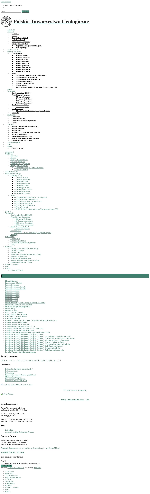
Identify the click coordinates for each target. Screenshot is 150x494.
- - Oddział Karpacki (21, 181)
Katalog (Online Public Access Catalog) (19, 369)
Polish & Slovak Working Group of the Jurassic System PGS (36, 87)
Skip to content (6, 2)
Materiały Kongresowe (13, 377)
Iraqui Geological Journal (14, 312)
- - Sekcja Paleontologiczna (23, 203)
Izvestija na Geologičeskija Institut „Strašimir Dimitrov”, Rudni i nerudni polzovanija (34, 350)
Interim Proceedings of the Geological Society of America (25, 303)
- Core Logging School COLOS (21, 215)
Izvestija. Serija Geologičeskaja (16, 322)
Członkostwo (9, 483)
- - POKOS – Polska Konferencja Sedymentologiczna (32, 233)
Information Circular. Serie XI (15, 289)
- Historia (13, 158)
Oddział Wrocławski (23, 71)
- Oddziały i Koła (16, 175)
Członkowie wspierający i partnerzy (24, 121)
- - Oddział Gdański (21, 177)
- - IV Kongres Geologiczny (24, 225)
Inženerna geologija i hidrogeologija (17, 307)
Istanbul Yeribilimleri (12, 318)
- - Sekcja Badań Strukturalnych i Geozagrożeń (30, 197)
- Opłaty (12, 245)
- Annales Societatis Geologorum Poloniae (24, 260)
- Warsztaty (13, 235)
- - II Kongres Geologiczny (23, 221)
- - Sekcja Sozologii (21, 207)
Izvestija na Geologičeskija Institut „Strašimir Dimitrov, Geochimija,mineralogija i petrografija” (38, 336)
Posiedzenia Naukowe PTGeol (16, 381)
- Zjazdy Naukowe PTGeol (19, 227)
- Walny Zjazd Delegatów (19, 166)
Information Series (11, 299)
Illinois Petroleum (11, 281)
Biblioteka (8, 485)
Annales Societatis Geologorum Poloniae (19, 432)
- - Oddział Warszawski (22, 191)
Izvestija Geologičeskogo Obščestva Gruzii (20, 326)
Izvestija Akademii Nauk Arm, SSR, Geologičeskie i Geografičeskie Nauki (31, 320)
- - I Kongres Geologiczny (23, 219)
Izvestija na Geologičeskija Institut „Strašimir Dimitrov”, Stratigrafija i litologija (32, 348)
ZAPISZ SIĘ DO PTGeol (12, 452)
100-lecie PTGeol (17, 148)
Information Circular (12, 285)
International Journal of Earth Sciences (18, 305)
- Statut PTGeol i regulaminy (20, 164)
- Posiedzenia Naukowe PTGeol (21, 262)
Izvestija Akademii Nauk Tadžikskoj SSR (19, 330)
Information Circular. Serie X (15, 287)
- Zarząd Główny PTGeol (19, 160)
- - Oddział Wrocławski (22, 193)
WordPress (37, 468)
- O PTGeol (14, 156)
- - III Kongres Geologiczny (23, 223)
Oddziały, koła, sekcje (13, 477)
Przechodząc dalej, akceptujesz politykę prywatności (21, 463)
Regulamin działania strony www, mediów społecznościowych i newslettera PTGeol (30, 448)
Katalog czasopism (11, 371)
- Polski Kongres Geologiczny (20, 217)
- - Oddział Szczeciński (22, 187)
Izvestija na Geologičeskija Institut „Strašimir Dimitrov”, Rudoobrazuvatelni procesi (34, 346)
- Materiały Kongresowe (18, 256)
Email (3, 461)
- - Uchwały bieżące (21, 170)
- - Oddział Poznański (21, 185)
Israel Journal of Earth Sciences (16, 314)
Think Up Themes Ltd (16, 468)
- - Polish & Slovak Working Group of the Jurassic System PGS (36, 209)
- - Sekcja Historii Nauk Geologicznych (28, 201)
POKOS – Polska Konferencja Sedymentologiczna (33, 111)
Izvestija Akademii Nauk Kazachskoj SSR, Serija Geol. (24, 328)
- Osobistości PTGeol (17, 162)
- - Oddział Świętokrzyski (23, 189)
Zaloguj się (9, 430)
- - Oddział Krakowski (22, 183)
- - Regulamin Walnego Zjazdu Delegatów (28, 168)
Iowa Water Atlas (11, 310)
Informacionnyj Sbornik (13, 283)
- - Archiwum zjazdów (22, 229)
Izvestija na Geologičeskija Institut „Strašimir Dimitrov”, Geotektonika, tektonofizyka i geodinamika (40, 338)
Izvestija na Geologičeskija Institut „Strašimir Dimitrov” (24, 334)
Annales (8, 479)
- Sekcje (12, 195)
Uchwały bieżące (21, 48)
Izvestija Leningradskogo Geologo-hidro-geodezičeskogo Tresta (27, 332)
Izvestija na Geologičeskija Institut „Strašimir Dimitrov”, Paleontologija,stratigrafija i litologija (37, 344)
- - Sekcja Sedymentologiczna (24, 205)
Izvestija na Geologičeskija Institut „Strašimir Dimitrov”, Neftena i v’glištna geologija (34, 342)
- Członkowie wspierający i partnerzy (23, 243)
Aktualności (9, 471)
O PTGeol (9, 473)
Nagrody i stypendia (12, 487)
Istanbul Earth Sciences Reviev (16, 316)
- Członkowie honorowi (18, 241)
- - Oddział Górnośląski (22, 179)
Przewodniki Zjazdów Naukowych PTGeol (20, 375)
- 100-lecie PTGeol (16, 270)
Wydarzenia (9, 481)
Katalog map (9, 373)
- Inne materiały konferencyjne (20, 258)
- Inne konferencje (16, 231)
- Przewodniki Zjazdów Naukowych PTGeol (25, 254)
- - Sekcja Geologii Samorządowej (26, 199)
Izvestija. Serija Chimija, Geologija (17, 324)
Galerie (7, 491)
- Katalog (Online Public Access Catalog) (24, 248)
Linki (7, 489)
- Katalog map (15, 252)
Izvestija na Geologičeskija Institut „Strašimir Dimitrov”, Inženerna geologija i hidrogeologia (37, 340)
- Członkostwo (15, 239)
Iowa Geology (10, 309)
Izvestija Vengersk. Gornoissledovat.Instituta (20, 352)
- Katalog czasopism (17, 250)
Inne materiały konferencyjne (15, 379)
